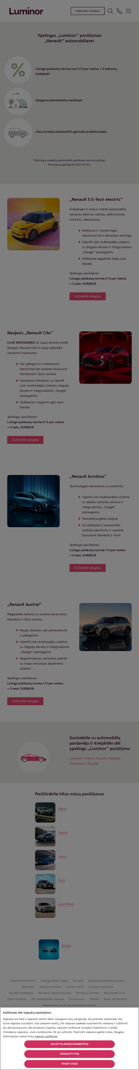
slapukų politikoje (46, 1036)
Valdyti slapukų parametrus (69, 1044)
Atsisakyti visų (69, 1054)
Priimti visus (70, 1064)
